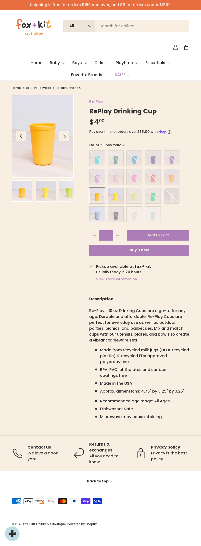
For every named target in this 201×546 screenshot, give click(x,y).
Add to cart (158, 235)
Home (36, 63)
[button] (186, 47)
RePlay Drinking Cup (71, 87)
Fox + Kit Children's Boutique (44, 524)
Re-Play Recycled (38, 87)
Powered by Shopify (82, 524)
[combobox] (126, 26)
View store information (116, 279)
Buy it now (139, 249)
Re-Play (96, 101)
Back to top (98, 481)
